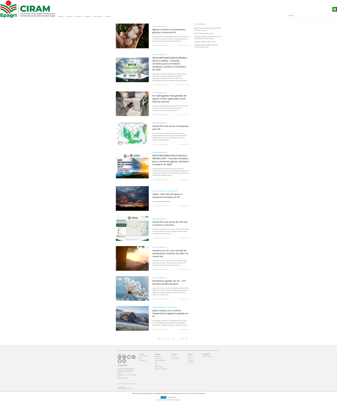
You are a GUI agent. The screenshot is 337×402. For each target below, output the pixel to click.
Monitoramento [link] (158, 366)
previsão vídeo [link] (172, 191)
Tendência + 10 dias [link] (199, 42)
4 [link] (172, 339)
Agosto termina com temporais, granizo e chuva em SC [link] (169, 31)
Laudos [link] (190, 356)
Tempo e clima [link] (158, 358)
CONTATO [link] (107, 16)
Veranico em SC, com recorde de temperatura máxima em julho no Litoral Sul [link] (170, 253)
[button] (61, 16)
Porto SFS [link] (190, 362)
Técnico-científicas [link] (207, 356)
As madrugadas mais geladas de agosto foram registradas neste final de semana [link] (169, 98)
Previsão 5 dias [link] (198, 33)
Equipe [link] (140, 358)
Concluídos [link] (174, 356)
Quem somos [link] (142, 360)
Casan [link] (189, 358)
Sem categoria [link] (172, 307)
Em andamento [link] (175, 358)
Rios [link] (156, 362)
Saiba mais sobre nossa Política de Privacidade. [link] (168, 400)
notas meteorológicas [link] (159, 26)
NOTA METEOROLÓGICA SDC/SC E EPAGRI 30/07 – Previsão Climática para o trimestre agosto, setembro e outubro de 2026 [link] (170, 160)
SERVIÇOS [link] (87, 16)
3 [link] (168, 339)
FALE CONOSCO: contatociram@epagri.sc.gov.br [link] (125, 388)
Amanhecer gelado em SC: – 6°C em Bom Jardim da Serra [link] (169, 282)
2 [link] (163, 339)
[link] (334, 9)
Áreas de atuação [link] (143, 356)
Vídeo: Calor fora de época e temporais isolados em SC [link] (167, 196)
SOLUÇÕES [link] (69, 16)
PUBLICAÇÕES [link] (98, 16)
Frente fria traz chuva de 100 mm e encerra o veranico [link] (170, 223)
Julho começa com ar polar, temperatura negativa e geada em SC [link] (170, 313)
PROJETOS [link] (78, 16)
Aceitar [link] (163, 397)
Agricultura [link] (157, 356)
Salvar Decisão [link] (171, 397)
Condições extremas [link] (160, 360)
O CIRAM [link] (60, 16)
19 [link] (182, 339)
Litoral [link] (156, 364)
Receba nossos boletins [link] (161, 369)
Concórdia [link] (190, 360)
